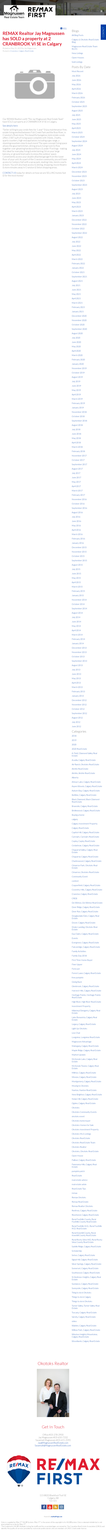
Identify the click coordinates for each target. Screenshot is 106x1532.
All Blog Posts (78, 35)
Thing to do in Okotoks (81, 1292)
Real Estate (77, 1175)
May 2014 (76, 626)
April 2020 (76, 351)
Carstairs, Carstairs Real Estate (85, 836)
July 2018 (76, 429)
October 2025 (78, 102)
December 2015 (79, 547)
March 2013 (77, 687)
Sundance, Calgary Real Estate (85, 1284)
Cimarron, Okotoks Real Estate (85, 872)
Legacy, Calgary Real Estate (84, 1024)
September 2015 (79, 560)
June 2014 (76, 621)
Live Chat (76, 1033)
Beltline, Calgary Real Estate (84, 795)
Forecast (76, 968)
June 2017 (76, 477)
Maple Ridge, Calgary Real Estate (86, 1050)
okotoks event (78, 1116)
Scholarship (77, 1251)
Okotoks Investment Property (85, 1129)
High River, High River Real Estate (86, 1001)
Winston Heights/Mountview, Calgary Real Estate (85, 1335)
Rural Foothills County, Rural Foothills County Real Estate (84, 1220)
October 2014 (78, 604)
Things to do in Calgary (81, 1297)
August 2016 (77, 512)
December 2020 (79, 316)
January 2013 (78, 696)
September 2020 (79, 329)
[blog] (56, 1507)
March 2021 (77, 302)
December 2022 (79, 219)
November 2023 (79, 176)
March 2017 (77, 490)
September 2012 (79, 713)
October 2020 (78, 324)
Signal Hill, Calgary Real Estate (85, 1259)
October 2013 (78, 656)
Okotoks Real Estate (81, 1138)
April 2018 (76, 442)
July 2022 (76, 241)
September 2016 (79, 508)
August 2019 (77, 377)
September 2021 (79, 276)
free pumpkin (77, 977)
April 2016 (76, 530)
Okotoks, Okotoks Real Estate (85, 1151)
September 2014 (79, 608)
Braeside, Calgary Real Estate (85, 806)
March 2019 (77, 399)
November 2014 (79, 599)
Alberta (75, 777)
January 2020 (78, 364)
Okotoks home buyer (81, 1120)
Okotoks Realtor (79, 1147)
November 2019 (79, 368)
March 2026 (77, 93)
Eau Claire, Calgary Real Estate (85, 934)
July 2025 (76, 115)
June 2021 (76, 289)
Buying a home (78, 815)
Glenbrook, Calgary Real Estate (85, 986)
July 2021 (76, 285)
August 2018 (77, 425)
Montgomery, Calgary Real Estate (86, 1081)
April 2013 (76, 682)
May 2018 (76, 438)
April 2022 (76, 254)
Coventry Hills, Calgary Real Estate (87, 889)
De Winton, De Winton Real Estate (87, 902)
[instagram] (62, 1507)
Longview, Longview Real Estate (86, 1037)
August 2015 (77, 565)
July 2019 (76, 381)
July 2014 (76, 617)
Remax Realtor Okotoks (82, 1206)
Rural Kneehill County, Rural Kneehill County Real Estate (84, 1234)
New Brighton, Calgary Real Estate (87, 1094)
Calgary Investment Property (84, 823)
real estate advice (80, 1180)
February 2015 (78, 591)
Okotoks (76, 1107)
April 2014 (76, 630)
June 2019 (76, 385)
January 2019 (78, 407)
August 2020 (77, 333)
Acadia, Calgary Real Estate (84, 760)
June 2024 (76, 154)
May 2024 (76, 158)
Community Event (80, 876)
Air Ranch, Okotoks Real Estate (85, 764)
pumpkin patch (78, 1171)
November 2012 (79, 704)
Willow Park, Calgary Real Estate (86, 1330)
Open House (77, 1155)
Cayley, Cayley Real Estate (83, 841)
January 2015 (78, 595)
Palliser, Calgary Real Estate (84, 1160)
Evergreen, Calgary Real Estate (85, 942)
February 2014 (78, 639)
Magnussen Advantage (82, 1041)
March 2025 (77, 132)
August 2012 (77, 717)
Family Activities (79, 951)
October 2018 (78, 416)
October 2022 (78, 228)
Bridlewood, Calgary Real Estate (86, 810)
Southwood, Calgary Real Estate (86, 1272)
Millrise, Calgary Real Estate (84, 1072)
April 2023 (76, 206)
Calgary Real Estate (80, 828)
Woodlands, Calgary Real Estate (86, 1341)
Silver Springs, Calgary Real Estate (86, 1264)
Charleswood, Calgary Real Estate (86, 861)
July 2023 (76, 193)
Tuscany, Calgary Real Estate (84, 1312)
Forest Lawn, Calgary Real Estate (86, 973)
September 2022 (79, 233)
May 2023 (76, 202)
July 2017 (76, 473)
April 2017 (76, 486)
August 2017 (77, 468)
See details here (10, 125)
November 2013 (79, 652)
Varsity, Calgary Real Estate (84, 1317)
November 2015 (79, 551)
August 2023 (77, 189)
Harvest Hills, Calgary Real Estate (86, 990)
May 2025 (76, 123)
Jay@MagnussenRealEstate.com (53, 1442)
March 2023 (77, 211)
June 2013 (76, 674)
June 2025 (76, 119)
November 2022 (79, 224)
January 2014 (78, 643)
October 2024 (78, 137)
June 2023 (76, 198)
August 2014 (77, 613)
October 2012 (78, 709)
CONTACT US (9, 172)
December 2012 (79, 700)
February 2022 (78, 263)
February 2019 (78, 403)
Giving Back (77, 982)
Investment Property (81, 1006)
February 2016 (78, 538)
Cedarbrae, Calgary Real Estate (85, 845)
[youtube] (50, 1507)
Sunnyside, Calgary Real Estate (85, 1288)
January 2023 (78, 215)
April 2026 (76, 88)
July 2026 (76, 75)
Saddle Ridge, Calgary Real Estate (86, 1246)
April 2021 (76, 298)
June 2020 (76, 342)
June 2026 (76, 80)
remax (74, 1193)
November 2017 (79, 455)
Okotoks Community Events (84, 1112)
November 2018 (79, 412)
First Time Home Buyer (82, 960)
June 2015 (76, 573)
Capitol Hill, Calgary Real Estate (85, 832)
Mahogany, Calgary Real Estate (85, 1046)
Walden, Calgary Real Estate (84, 1325)
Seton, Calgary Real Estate (83, 1255)
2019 (74, 740)
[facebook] (44, 1507)
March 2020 (77, 355)
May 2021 (76, 294)
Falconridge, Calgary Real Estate (86, 947)
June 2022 (76, 246)
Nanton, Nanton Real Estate (84, 1090)
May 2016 (76, 525)
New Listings (77, 53)
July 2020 (76, 337)
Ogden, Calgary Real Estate (84, 1103)
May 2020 (76, 346)
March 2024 (77, 167)
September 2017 (79, 464)
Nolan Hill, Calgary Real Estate (85, 1099)
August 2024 (77, 145)
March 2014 (77, 634)
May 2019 (76, 390)
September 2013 (79, 661)
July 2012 (76, 722)
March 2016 (77, 534)
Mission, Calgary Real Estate (84, 1077)
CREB (74, 898)
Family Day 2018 (79, 955)
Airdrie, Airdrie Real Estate (83, 773)
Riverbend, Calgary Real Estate (85, 1215)
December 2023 (79, 171)
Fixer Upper (77, 964)
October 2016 (78, 503)
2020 (74, 744)
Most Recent (77, 71)
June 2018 (76, 433)
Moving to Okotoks (80, 1085)
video (74, 1321)
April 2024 (76, 163)
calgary (75, 819)
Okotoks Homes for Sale (83, 1125)
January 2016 (78, 543)
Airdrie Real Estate (80, 768)
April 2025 (76, 128)
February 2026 (78, 97)
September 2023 (79, 185)
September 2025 (79, 106)
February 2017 (78, 495)
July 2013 (76, 669)
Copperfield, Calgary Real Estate (86, 885)
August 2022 (77, 237)
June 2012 (76, 726)
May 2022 (76, 250)
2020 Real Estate (79, 749)
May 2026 (76, 84)
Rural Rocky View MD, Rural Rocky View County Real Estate (87, 1240)
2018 (74, 735)
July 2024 (76, 150)
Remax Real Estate (80, 1201)
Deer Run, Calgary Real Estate (85, 911)
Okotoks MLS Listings (81, 1134)
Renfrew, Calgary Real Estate (84, 1210)
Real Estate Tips (79, 1188)
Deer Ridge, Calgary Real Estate (86, 907)
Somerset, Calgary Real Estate (85, 1268)
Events (75, 938)
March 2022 (77, 259)
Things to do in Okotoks (82, 1301)
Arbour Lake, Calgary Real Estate (86, 782)
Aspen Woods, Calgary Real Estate (87, 786)
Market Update (79, 1054)
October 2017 (78, 460)
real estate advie (79, 1184)
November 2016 (79, 499)
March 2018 (77, 447)
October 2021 (78, 272)
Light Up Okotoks (79, 1028)
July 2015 (76, 569)
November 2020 (79, 320)
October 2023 (78, 180)
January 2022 (78, 268)
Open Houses (78, 57)
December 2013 (79, 647)
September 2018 (79, 420)
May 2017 (76, 482)
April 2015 (76, 582)
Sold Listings (77, 62)
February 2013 (78, 691)
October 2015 (78, 556)
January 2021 (78, 311)
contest (75, 881)
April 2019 (76, 394)
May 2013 (76, 678)
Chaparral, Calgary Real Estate (85, 856)
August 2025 (77, 110)
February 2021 (78, 307)
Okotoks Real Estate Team (83, 1142)
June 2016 (76, 521)
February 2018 (78, 451)
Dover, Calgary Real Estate (83, 922)
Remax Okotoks (79, 1197)
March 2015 (77, 586)
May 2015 (76, 578)
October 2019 (78, 372)
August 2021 (77, 281)
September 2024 (79, 141)
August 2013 (77, 665)
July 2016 (76, 516)
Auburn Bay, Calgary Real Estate (86, 790)
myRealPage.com (56, 1516)
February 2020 (78, 359)
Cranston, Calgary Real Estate (22, 51)
